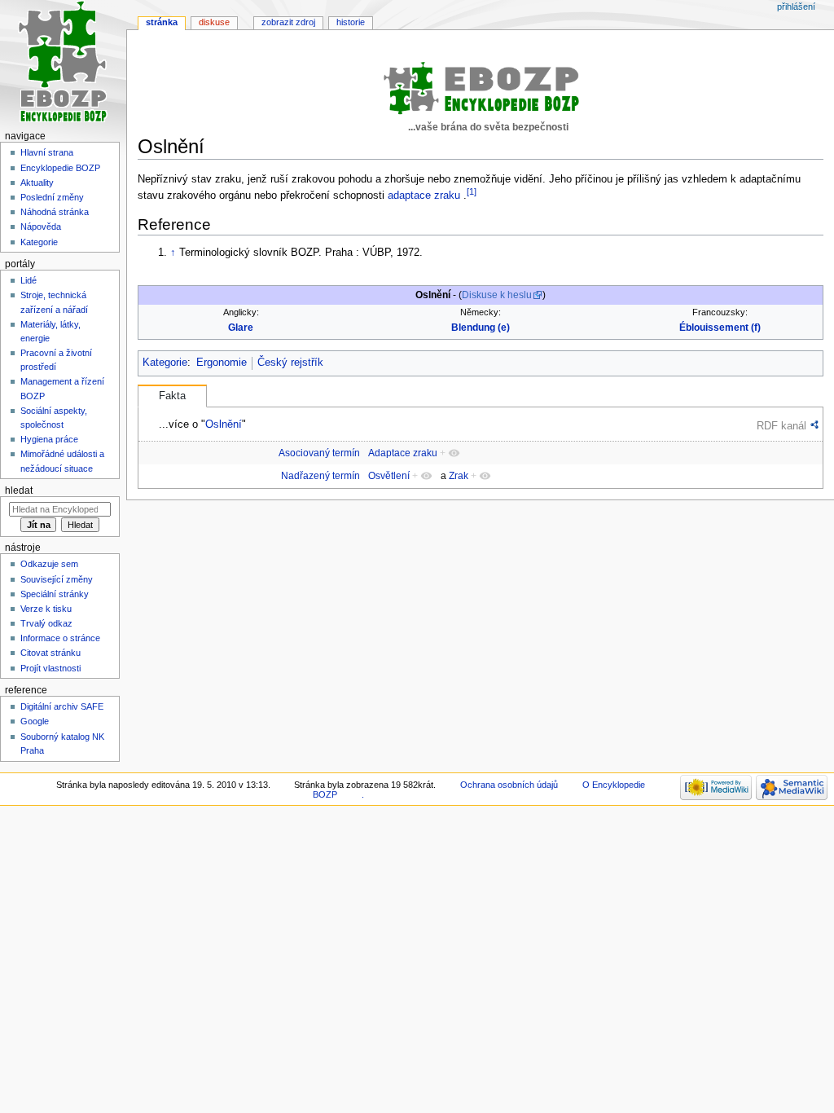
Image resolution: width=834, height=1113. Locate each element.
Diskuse (214, 22)
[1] (471, 191)
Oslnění (223, 424)
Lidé (28, 280)
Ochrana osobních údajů (509, 785)
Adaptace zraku (402, 453)
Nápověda (40, 226)
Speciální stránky (54, 594)
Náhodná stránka (54, 212)
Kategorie (165, 362)
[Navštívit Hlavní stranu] (63, 63)
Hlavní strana (46, 152)
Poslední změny (52, 197)
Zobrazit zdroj (288, 22)
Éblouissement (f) (720, 327)
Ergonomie (221, 362)
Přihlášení (796, 6)
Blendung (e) (480, 327)
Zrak (458, 476)
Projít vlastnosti (50, 668)
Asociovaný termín (319, 453)
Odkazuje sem (49, 564)
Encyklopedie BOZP (60, 168)
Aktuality (37, 182)
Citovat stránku (50, 653)
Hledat (19, 490)
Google (34, 721)
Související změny (56, 579)
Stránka (162, 22)
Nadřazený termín (320, 476)
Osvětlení (389, 476)
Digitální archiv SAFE (61, 706)
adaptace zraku (424, 195)
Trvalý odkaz (46, 623)
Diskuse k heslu (497, 295)
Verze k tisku (46, 609)
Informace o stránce (60, 638)
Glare (240, 327)
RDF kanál (781, 426)
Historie (350, 22)
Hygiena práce (49, 439)
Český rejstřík (290, 362)
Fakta (172, 396)
